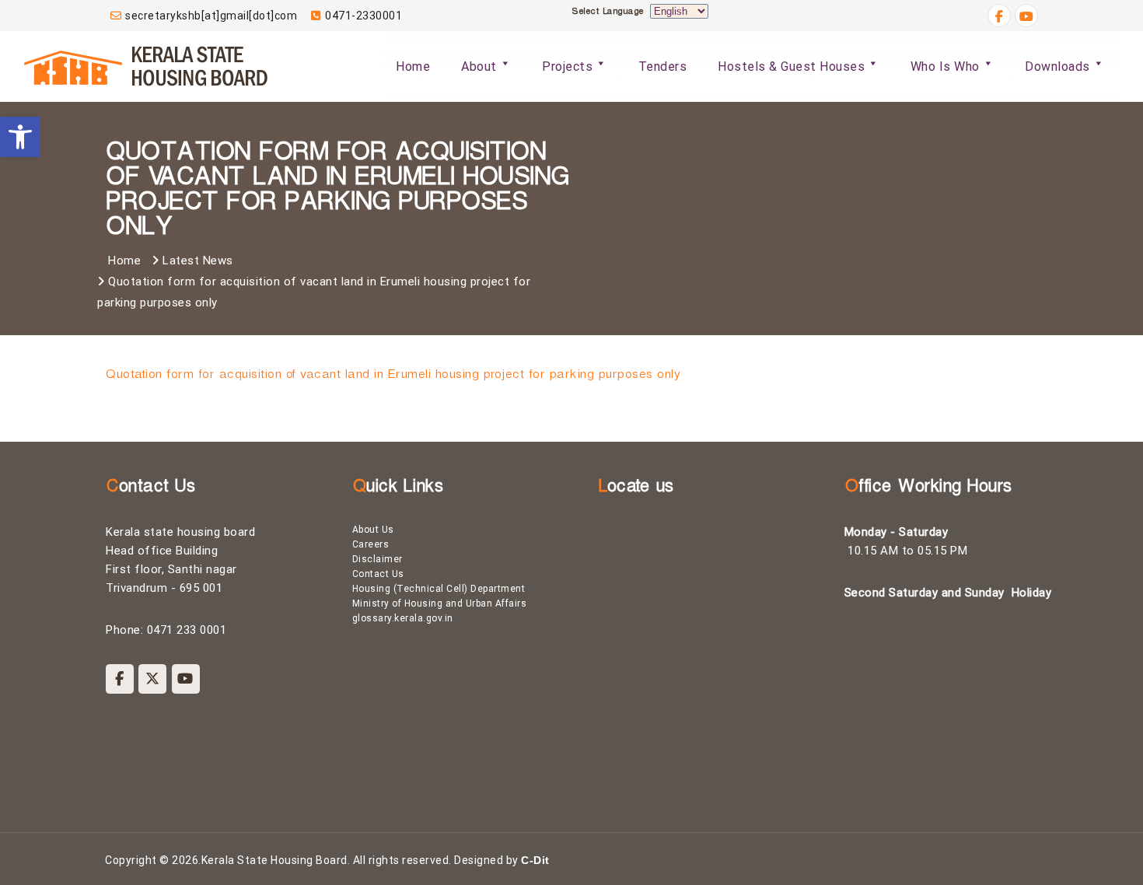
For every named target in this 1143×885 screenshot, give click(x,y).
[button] (20, 137)
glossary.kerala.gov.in (402, 618)
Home (413, 66)
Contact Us (378, 573)
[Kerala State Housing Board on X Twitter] (152, 679)
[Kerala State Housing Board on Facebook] (120, 679)
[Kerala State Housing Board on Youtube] (186, 679)
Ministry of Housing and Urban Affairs (439, 603)
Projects (567, 66)
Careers (371, 544)
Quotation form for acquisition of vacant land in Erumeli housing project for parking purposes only (392, 377)
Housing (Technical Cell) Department (439, 588)
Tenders (662, 66)
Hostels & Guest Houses (791, 66)
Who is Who (945, 66)
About (479, 66)
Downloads (1057, 66)
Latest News (198, 261)
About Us (373, 529)
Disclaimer (377, 559)
